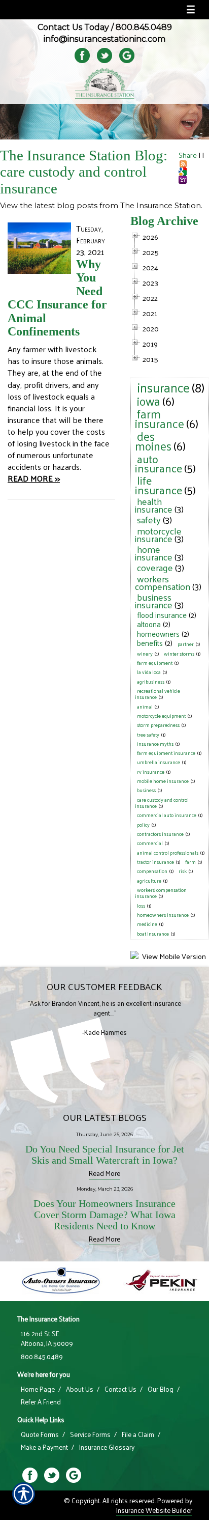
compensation (152, 871)
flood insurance (162, 615)
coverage (155, 567)
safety (149, 519)
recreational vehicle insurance (157, 693)
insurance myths (155, 743)
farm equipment (154, 662)
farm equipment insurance (166, 752)
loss (141, 905)
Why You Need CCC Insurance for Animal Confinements (57, 298)
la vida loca (149, 672)
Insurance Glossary (106, 1447)
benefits (150, 643)
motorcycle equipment (161, 715)
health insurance (153, 505)
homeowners (158, 633)
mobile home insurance (163, 780)
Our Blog (160, 1389)
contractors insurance (160, 833)
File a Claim (138, 1434)
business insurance (153, 600)
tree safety (148, 734)
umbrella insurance (158, 762)
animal (145, 706)
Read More (104, 1173)
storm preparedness (158, 724)
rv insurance (150, 771)
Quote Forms (40, 1434)
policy (143, 824)
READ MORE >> (34, 478)
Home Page (38, 1389)
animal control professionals (167, 852)
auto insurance (158, 463)
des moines (153, 441)
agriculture (149, 880)
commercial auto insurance (166, 815)
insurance (163, 387)
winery (145, 653)
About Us (79, 1389)
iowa (148, 400)
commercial (150, 843)
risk (183, 871)
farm (190, 861)
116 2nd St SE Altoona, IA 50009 (47, 1338)
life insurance (158, 484)
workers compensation (162, 582)
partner (186, 644)
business (146, 790)
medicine (147, 923)
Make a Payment (44, 1447)
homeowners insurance (163, 914)
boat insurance (153, 933)
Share (188, 154)
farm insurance (159, 418)
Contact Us (120, 1389)
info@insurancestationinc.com (104, 39)
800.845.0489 (144, 27)
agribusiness (150, 681)
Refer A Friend (41, 1402)
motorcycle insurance (158, 534)
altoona (149, 624)
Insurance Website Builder (154, 1510)
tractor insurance (155, 861)
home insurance (153, 553)
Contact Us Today (73, 27)
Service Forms (90, 1434)
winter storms (179, 653)
